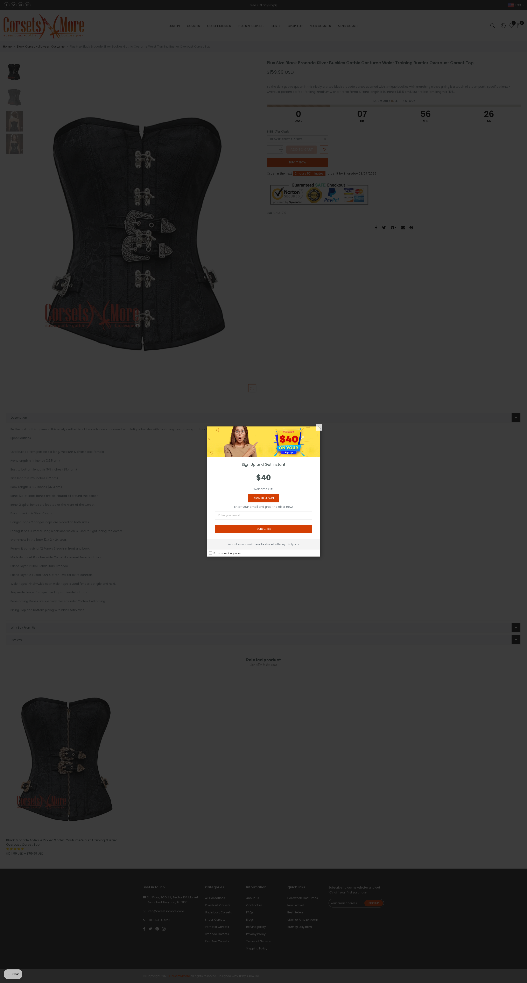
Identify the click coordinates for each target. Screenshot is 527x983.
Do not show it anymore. (227, 553)
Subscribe (264, 529)
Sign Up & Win (264, 498)
